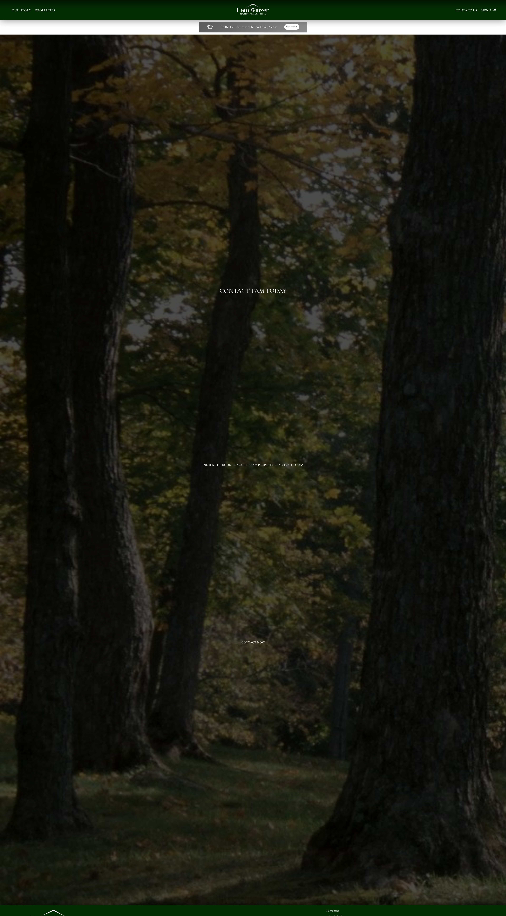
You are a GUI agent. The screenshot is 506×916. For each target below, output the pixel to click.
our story (21, 10)
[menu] (494, 9)
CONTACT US (466, 10)
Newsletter (332, 911)
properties (45, 10)
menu (486, 10)
